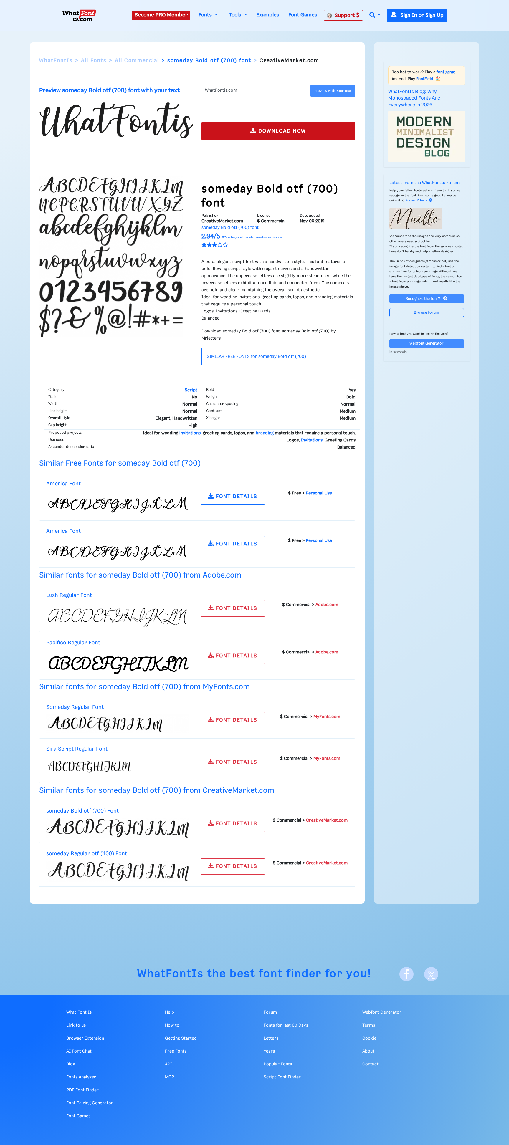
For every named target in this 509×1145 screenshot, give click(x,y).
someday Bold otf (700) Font (82, 811)
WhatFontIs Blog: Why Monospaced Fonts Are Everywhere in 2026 (414, 98)
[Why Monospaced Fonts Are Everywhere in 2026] (426, 136)
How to (172, 1025)
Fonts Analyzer (81, 1077)
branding (265, 433)
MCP (169, 1077)
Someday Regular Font (75, 707)
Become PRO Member (161, 15)
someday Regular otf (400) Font (86, 853)
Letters (271, 1038)
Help (169, 1012)
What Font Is (79, 1012)
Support (345, 15)
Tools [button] (236, 15)
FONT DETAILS (235, 496)
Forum (270, 1012)
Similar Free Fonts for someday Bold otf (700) (120, 463)
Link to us (76, 1025)
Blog (70, 1064)
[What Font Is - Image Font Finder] (79, 15)
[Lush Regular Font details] (117, 615)
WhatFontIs (56, 60)
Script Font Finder (282, 1077)
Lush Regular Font (69, 595)
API (168, 1064)
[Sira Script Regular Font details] (117, 767)
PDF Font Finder (82, 1090)
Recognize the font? (423, 299)
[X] (431, 974)
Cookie (369, 1038)
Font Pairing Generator (89, 1103)
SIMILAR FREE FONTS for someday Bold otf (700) (256, 356)
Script (191, 390)
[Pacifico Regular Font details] (117, 662)
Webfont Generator (426, 343)
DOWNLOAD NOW (281, 131)
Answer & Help (416, 200)
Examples (267, 15)
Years (269, 1051)
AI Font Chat (79, 1051)
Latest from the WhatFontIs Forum (424, 183)
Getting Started (181, 1038)
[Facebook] (406, 974)
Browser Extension (85, 1038)
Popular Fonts (278, 1064)
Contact (370, 1064)
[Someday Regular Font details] (117, 724)
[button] (375, 15)
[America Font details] (117, 503)
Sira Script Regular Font (77, 749)
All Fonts (94, 60)
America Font (63, 484)
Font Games (302, 15)
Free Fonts (175, 1051)
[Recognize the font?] (426, 218)
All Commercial (137, 60)
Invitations (312, 440)
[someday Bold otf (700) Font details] (117, 827)
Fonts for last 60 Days (286, 1025)
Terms (368, 1025)
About (368, 1051)
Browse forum (426, 313)
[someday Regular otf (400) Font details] (117, 871)
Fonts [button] (206, 15)
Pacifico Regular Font (73, 643)
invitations (190, 433)
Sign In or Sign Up (421, 15)
